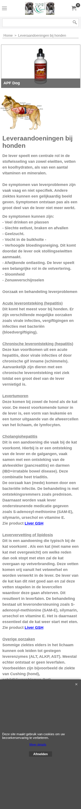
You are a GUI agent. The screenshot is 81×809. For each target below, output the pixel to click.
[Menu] (4, 9)
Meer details (37, 744)
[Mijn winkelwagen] (73, 8)
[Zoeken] (75, 22)
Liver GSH (34, 523)
